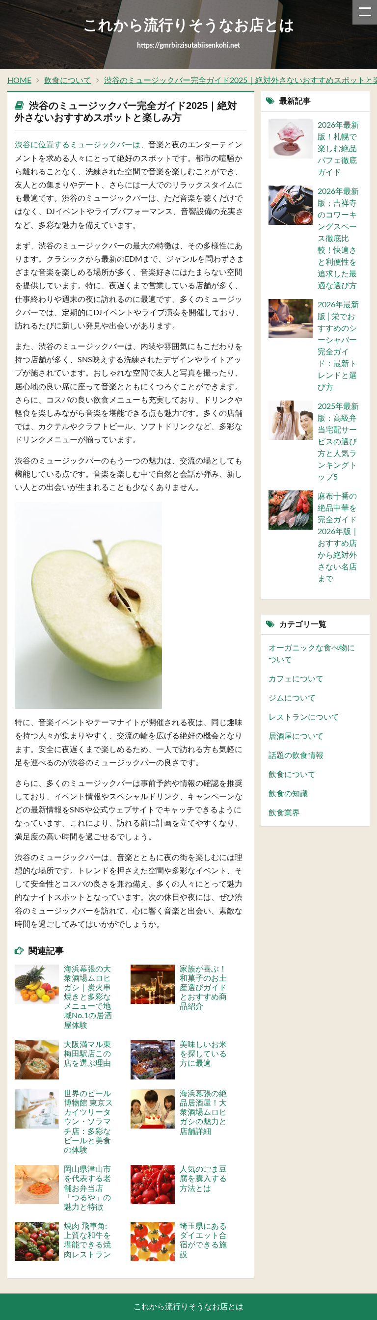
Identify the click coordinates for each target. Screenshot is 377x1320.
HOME (19, 80)
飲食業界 (284, 813)
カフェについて (296, 679)
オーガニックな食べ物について (312, 654)
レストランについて (304, 717)
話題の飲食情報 (296, 755)
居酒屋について (296, 736)
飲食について (67, 80)
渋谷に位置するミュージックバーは (77, 145)
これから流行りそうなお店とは (188, 1307)
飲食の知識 (288, 794)
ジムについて (292, 698)
